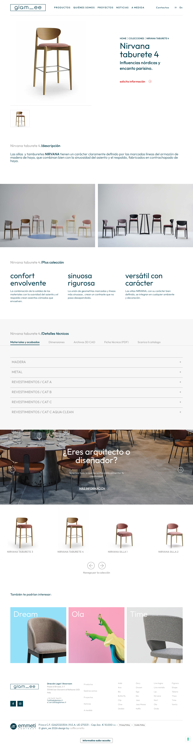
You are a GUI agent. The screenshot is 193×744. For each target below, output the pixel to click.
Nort (156, 700)
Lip (155, 691)
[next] (180, 470)
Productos (62, 7)
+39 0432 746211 (54, 698)
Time (174, 700)
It (176, 7)
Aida (120, 683)
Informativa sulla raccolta (96, 740)
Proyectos (105, 7)
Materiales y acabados (25, 342)
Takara (175, 691)
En (181, 7)
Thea (174, 696)
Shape (174, 687)
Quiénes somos (84, 7)
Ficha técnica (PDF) (116, 342)
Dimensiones (57, 342)
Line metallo (159, 687)
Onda (156, 708)
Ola (155, 704)
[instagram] (20, 703)
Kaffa (138, 708)
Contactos (162, 7)
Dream (139, 687)
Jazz (138, 700)
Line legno (158, 683)
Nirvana (157, 696)
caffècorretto (77, 728)
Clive (120, 704)
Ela (137, 696)
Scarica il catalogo (149, 342)
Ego (137, 691)
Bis (119, 691)
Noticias (122, 7)
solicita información (132, 81)
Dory (138, 683)
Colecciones (136, 38)
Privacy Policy (124, 725)
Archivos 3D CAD (84, 342)
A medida (138, 7)
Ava (119, 687)
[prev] (12, 470)
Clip (119, 700)
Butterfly (122, 696)
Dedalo (121, 708)
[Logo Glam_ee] (28, 7)
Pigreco (175, 683)
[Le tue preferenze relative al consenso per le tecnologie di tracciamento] (188, 739)
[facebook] (13, 703)
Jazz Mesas (141, 704)
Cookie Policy (139, 725)
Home (123, 38)
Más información (92, 488)
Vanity (174, 704)
